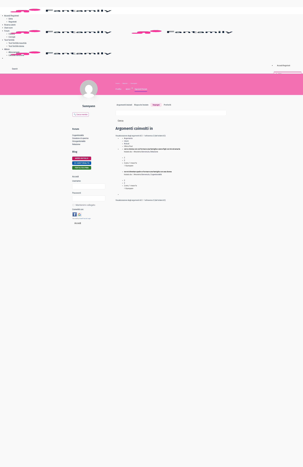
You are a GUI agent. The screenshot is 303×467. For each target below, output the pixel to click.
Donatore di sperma (80, 138)
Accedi (77, 223)
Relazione (154, 152)
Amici (128, 88)
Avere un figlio (81, 158)
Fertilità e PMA (82, 168)
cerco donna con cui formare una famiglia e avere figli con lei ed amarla (152, 149)
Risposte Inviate (141, 105)
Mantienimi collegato (85, 205)
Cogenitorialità (156, 174)
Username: (76, 181)
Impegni (156, 105)
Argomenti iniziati (124, 105)
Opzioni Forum (141, 89)
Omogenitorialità (78, 141)
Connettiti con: (78, 209)
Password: (76, 193)
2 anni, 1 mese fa (130, 163)
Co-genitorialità (81, 163)
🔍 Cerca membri (80, 114)
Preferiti (167, 105)
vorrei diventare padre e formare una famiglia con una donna (148, 172)
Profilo (118, 89)
